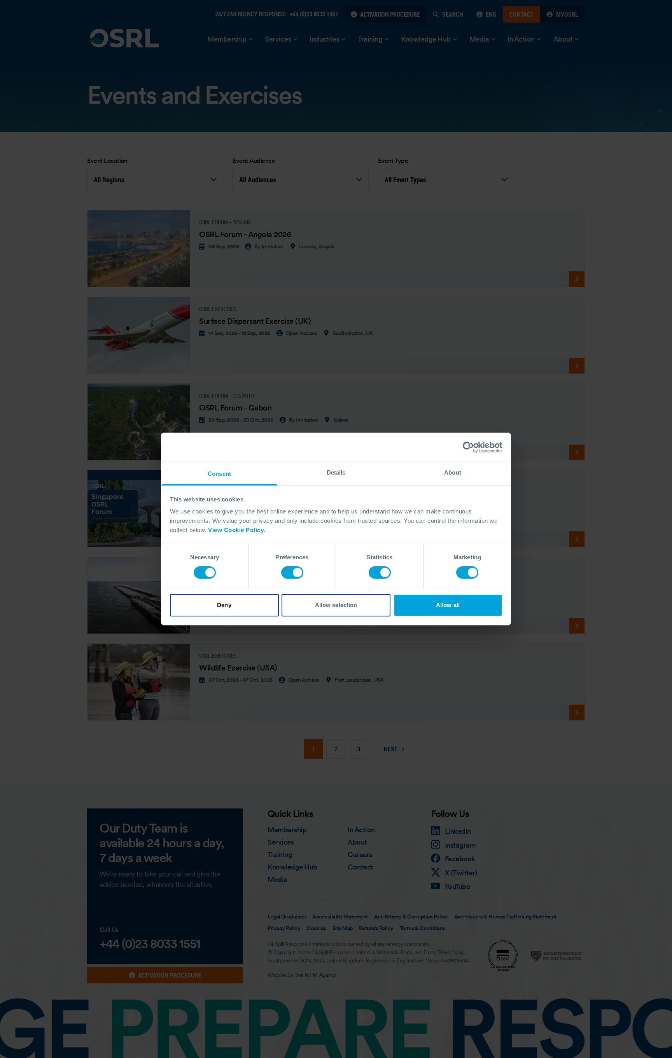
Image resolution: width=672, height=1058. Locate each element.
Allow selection (336, 605)
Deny (224, 605)
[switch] (292, 572)
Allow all (448, 605)
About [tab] (452, 472)
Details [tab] (336, 472)
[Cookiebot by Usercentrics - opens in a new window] (468, 447)
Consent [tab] (219, 473)
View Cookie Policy (236, 530)
